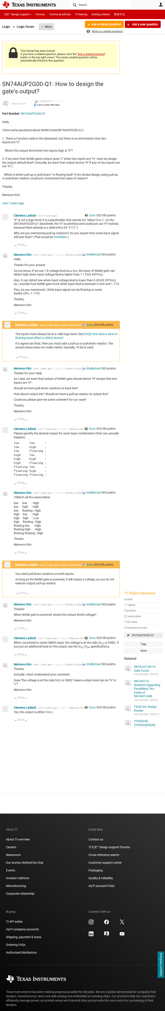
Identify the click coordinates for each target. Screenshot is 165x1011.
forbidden (60, 237)
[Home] (32, 4)
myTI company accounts (22, 929)
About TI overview (18, 839)
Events (10, 870)
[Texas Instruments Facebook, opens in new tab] (106, 923)
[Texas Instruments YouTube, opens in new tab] (122, 935)
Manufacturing (16, 886)
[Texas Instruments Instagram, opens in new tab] (91, 923)
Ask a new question (144, 24)
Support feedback (160, 965)
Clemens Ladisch (25, 215)
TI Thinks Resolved (140, 593)
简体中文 (119, 14)
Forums (40, 14)
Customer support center (105, 862)
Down (26, 246)
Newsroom (13, 855)
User (161, 4)
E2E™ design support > (17, 14)
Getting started (101, 14)
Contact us (96, 839)
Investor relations (17, 878)
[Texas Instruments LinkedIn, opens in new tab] (91, 935)
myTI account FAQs (102, 886)
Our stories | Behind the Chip (24, 862)
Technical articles (60, 14)
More (48, 26)
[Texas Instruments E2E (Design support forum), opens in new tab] (106, 935)
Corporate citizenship (20, 893)
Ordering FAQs (15, 944)
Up (15, 246)
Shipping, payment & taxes (23, 937)
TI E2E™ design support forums (109, 847)
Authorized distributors (21, 952)
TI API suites (14, 921)
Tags (144, 644)
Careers (11, 847)
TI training (81, 14)
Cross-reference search (104, 855)
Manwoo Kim (18, 103)
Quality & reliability (101, 878)
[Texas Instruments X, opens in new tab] (122, 923)
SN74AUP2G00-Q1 (143, 635)
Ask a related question (106, 24)
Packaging (96, 870)
